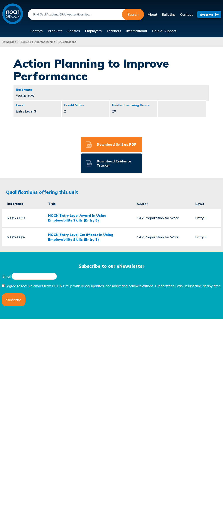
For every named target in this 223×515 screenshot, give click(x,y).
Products (55, 31)
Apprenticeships (44, 41)
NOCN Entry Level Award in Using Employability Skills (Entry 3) (77, 217)
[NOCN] (13, 14)
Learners (114, 31)
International (136, 31)
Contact (186, 14)
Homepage (9, 41)
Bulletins (169, 14)
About (152, 14)
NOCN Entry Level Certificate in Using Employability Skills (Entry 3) (80, 237)
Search (133, 14)
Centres (74, 31)
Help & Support (164, 31)
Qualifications (67, 41)
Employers (93, 31)
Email (6, 276)
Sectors (36, 31)
